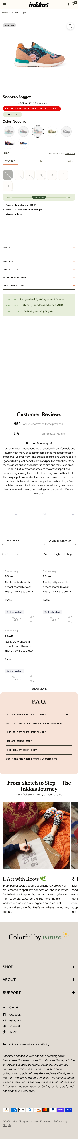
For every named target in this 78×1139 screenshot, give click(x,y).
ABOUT (9, 979)
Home (5, 12)
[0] (73, 4)
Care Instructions (13, 285)
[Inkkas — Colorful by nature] (39, 936)
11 (7, 186)
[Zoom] (70, 26)
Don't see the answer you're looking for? (31, 758)
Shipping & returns (14, 277)
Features (8, 261)
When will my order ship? (21, 749)
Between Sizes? (62, 153)
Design (6, 247)
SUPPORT (12, 992)
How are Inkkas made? (19, 741)
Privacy (16, 1044)
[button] (39, 237)
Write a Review (62, 542)
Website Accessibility (35, 1044)
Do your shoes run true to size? (26, 714)
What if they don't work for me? (26, 732)
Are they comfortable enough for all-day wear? (34, 723)
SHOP (8, 966)
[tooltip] (50, 443)
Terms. (7, 1044)
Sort (46, 554)
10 (63, 175)
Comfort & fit (11, 269)
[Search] (68, 4)
